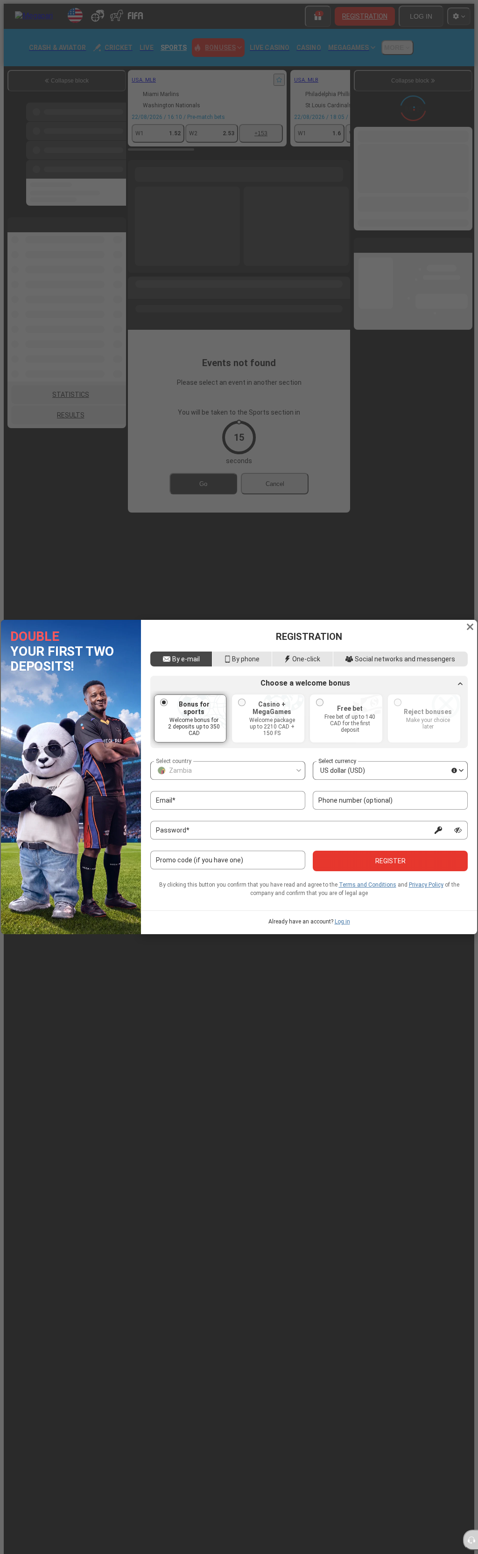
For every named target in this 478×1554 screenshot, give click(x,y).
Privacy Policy (426, 884)
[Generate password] (438, 830)
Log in (342, 921)
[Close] (470, 627)
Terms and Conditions (367, 884)
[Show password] (458, 830)
